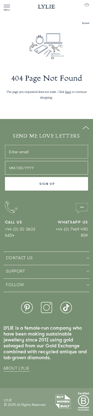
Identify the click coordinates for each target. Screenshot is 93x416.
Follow (15, 285)
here (68, 92)
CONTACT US (19, 258)
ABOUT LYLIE (16, 368)
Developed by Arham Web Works (19, 410)
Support (15, 271)
